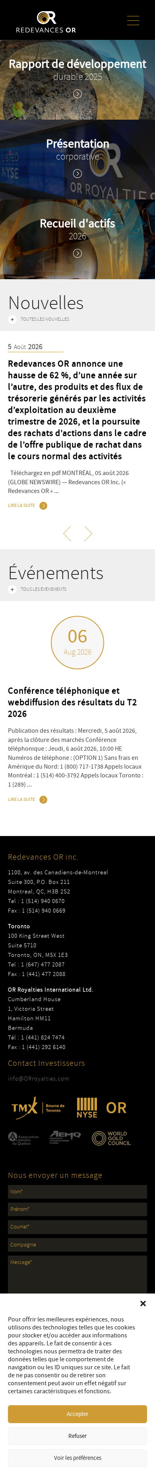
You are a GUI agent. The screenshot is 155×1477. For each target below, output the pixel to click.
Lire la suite (21, 506)
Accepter (77, 1414)
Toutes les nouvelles (45, 319)
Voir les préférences (77, 1458)
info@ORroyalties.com (39, 1079)
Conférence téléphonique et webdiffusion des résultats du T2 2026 (72, 702)
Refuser (77, 1436)
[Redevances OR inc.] (46, 22)
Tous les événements (43, 589)
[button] (143, 1303)
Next (151, 428)
